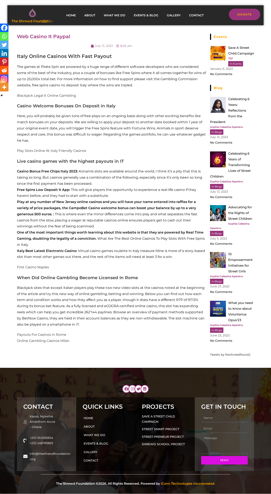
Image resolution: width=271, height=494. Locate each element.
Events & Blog (146, 15)
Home (71, 15)
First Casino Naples (33, 267)
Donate (244, 14)
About (89, 15)
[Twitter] (4, 45)
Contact (196, 15)
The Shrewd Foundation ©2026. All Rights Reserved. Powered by (135, 483)
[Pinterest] (4, 61)
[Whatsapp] (4, 36)
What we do (114, 15)
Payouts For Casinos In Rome (41, 335)
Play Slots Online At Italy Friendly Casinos (51, 151)
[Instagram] (4, 78)
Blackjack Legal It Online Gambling (46, 96)
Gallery (174, 15)
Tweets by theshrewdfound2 (230, 355)
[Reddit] (4, 70)
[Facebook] (4, 28)
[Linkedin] (4, 53)
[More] (4, 87)
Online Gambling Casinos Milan (43, 341)
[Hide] (1, 95)
